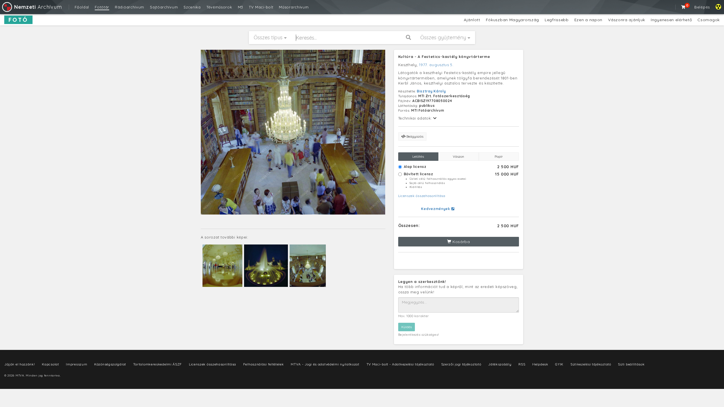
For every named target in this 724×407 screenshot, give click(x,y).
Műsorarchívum (294, 7)
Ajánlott (472, 19)
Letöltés (418, 156)
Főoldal (82, 7)
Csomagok (708, 19)
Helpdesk (540, 364)
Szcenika (192, 7)
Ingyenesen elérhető (671, 19)
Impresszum (76, 364)
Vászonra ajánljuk (626, 19)
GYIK (559, 364)
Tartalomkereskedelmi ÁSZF (157, 364)
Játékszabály (499, 364)
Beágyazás (414, 136)
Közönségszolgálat (110, 364)
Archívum (38, 7)
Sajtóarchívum (164, 7)
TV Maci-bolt (261, 7)
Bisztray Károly (431, 91)
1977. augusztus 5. (436, 64)
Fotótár (102, 7)
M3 (240, 7)
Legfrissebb (557, 19)
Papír (499, 156)
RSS (521, 364)
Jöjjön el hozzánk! (19, 364)
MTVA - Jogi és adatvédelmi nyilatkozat (325, 364)
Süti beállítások (631, 364)
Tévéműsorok (219, 7)
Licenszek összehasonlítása (421, 196)
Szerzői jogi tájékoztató (461, 364)
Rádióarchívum (129, 7)
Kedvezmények (436, 209)
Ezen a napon (588, 19)
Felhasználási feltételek (263, 364)
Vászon (458, 156)
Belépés (702, 7)
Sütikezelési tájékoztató (590, 364)
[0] (683, 7)
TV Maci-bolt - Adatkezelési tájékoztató (400, 364)
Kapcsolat (50, 364)
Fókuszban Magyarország (512, 19)
